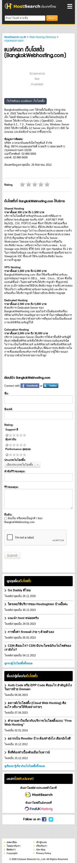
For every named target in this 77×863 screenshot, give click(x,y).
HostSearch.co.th (15, 37)
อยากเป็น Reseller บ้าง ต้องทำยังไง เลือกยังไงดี (39, 738)
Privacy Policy (43, 853)
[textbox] (25, 18)
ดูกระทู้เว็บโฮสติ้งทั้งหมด (18, 663)
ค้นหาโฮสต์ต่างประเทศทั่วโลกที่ (38, 787)
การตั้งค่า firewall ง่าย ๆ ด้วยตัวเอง (31, 631)
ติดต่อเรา (11, 849)
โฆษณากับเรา (13, 846)
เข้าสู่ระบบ (41, 842)
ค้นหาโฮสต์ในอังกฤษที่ (38, 802)
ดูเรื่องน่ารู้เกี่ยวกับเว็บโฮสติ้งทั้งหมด (25, 766)
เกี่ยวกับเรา (41, 846)
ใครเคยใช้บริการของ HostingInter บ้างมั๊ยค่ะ (38, 604)
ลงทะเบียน (12, 842)
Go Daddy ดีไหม (19, 590)
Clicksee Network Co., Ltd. (31, 859)
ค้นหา (51, 18)
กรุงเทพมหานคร (13, 40)
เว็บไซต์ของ (25, 101)
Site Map (40, 849)
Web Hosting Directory (42, 37)
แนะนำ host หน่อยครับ (23, 618)
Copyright (12, 853)
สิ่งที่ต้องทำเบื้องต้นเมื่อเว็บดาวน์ (29, 752)
